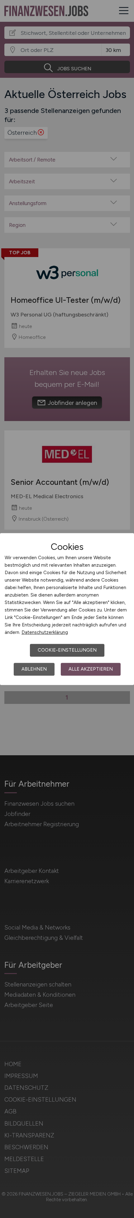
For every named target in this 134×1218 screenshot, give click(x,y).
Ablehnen (34, 669)
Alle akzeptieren (91, 669)
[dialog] (67, 609)
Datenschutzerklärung (45, 632)
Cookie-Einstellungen (67, 650)
